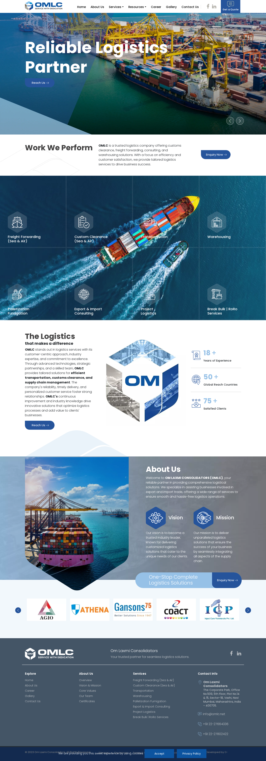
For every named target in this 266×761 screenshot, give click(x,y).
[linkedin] (237, 654)
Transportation (143, 691)
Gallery (171, 7)
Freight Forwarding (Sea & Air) (153, 680)
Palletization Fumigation (149, 701)
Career (156, 7)
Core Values (87, 691)
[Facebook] (229, 654)
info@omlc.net (214, 714)
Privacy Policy (191, 754)
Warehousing (142, 696)
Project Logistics (144, 712)
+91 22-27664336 (215, 724)
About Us (97, 7)
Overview (85, 680)
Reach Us (38, 83)
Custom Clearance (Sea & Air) (154, 685)
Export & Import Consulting (151, 706)
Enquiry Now (214, 154)
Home (81, 7)
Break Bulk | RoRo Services (150, 717)
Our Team (86, 696)
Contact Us (190, 7)
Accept (159, 754)
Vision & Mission (90, 685)
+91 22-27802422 (215, 734)
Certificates (87, 701)
